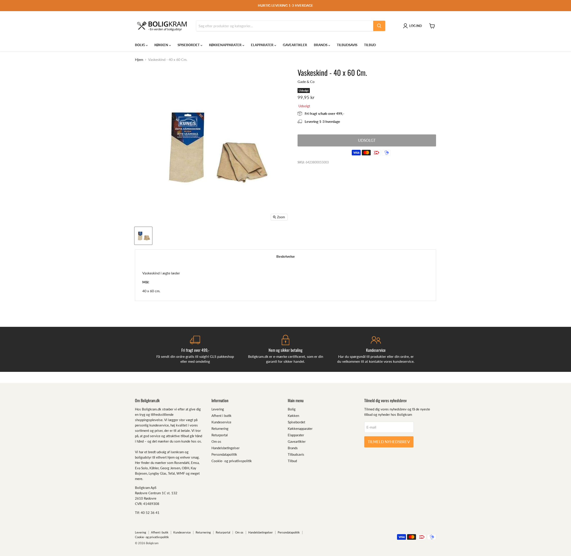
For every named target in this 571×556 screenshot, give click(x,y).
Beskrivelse (285, 256)
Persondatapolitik (224, 454)
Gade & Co (306, 81)
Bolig (140, 45)
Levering (217, 409)
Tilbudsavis (347, 45)
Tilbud (370, 45)
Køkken (161, 45)
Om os (216, 441)
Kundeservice (221, 422)
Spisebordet (189, 45)
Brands (321, 45)
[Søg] (379, 26)
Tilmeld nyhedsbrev (389, 441)
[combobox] (284, 26)
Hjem (139, 60)
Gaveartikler (295, 45)
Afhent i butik (221, 416)
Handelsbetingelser (225, 448)
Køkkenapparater (225, 45)
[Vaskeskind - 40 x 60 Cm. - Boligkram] (143, 236)
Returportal (219, 435)
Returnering (219, 428)
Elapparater (262, 45)
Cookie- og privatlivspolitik (231, 461)
